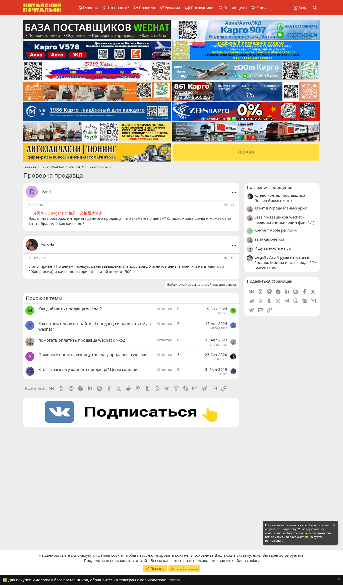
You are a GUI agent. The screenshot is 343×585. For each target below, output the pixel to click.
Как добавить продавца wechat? (70, 309)
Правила (147, 7)
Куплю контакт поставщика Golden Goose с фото (279, 198)
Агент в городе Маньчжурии (280, 207)
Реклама (172, 7)
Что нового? (117, 7)
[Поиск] (315, 7)
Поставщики (235, 7)
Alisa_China (219, 328)
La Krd (222, 374)
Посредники (202, 7)
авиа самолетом (269, 239)
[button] (258, 7)
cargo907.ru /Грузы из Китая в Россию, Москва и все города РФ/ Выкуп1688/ (285, 262)
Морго (222, 313)
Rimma (173, 579)
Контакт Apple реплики (275, 230)
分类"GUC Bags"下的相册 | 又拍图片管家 (67, 212)
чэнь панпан (217, 344)
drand (45, 191)
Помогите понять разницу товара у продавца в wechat (92, 354)
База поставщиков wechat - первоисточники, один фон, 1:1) (284, 219)
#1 (232, 205)
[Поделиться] (225, 205)
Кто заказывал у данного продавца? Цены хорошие (89, 369)
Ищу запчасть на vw (273, 248)
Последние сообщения (269, 187)
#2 (232, 258)
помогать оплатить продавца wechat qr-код (81, 340)
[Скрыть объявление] (334, 525)
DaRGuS (221, 359)
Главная (90, 7)
